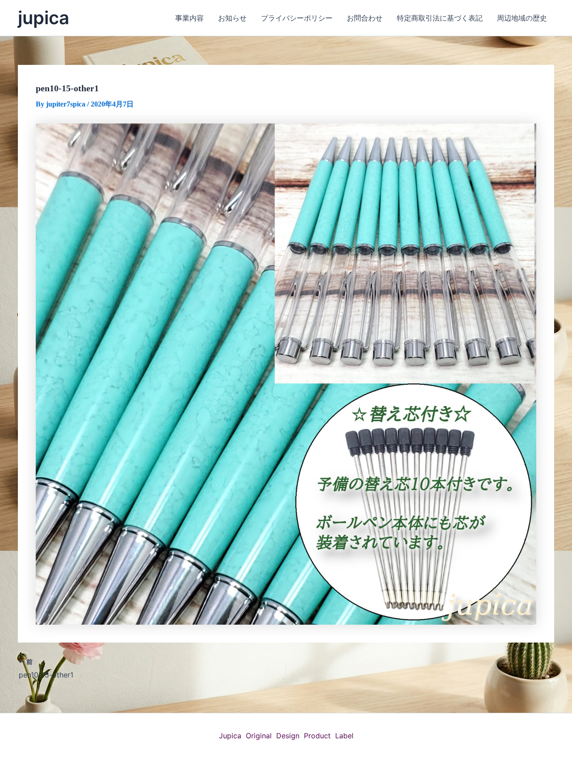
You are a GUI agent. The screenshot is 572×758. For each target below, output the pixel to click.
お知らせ (232, 17)
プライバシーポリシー (296, 17)
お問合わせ (365, 17)
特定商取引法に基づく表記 (440, 17)
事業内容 (189, 17)
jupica (43, 18)
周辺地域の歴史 (522, 17)
